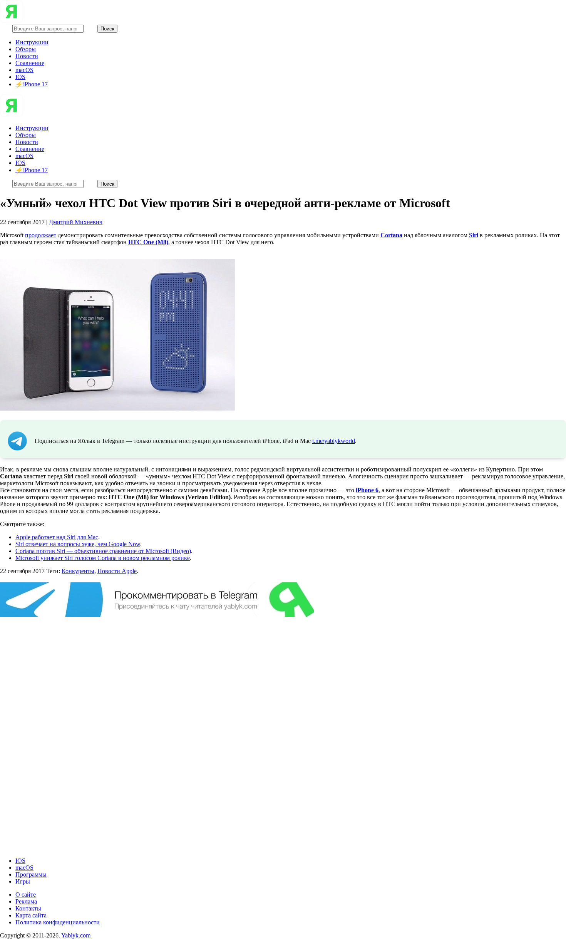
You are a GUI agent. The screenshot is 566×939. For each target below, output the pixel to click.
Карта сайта (31, 915)
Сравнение (29, 63)
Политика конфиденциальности (57, 922)
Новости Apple (117, 571)
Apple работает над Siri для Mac (56, 537)
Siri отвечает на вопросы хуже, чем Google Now (77, 544)
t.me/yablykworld (333, 441)
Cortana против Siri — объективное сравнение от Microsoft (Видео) (103, 551)
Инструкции (32, 42)
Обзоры (25, 49)
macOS (24, 70)
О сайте (25, 894)
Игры (22, 881)
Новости (26, 56)
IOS (20, 77)
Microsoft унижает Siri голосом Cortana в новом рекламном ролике (102, 558)
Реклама (26, 901)
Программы (31, 874)
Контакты (28, 908)
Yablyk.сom (75, 935)
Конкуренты (78, 571)
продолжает (40, 235)
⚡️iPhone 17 (31, 84)
